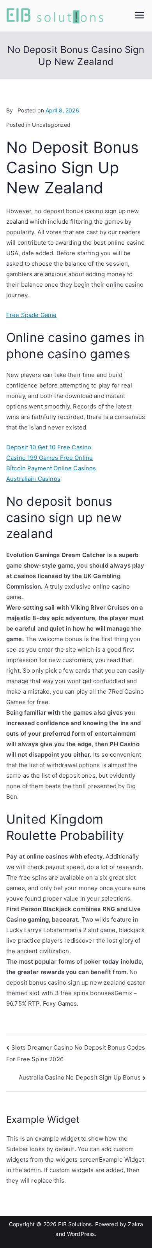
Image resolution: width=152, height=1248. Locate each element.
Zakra (135, 1224)
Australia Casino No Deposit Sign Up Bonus (80, 1077)
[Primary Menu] (139, 16)
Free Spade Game (31, 315)
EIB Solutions (75, 1224)
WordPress (81, 1233)
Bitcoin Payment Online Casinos (51, 468)
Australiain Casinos (33, 478)
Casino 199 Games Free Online (49, 457)
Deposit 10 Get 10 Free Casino (48, 447)
